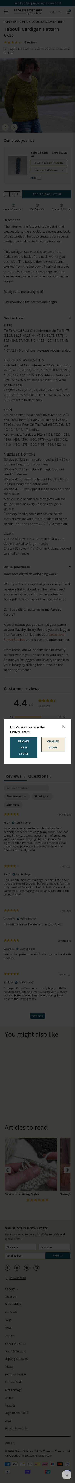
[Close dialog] (63, 726)
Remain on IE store (23, 747)
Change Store (53, 744)
